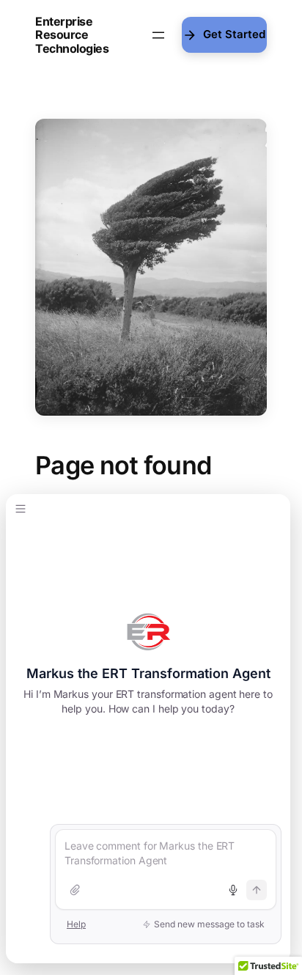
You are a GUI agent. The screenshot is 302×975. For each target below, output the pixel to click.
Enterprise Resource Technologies (71, 35)
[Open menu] (158, 35)
